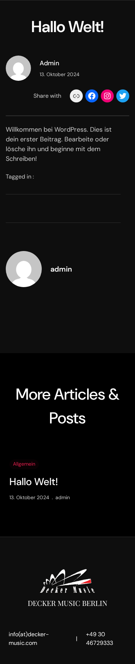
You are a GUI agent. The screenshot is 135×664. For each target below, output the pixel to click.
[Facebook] (91, 95)
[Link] (76, 95)
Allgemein (24, 464)
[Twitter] (122, 95)
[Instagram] (107, 95)
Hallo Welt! (33, 482)
